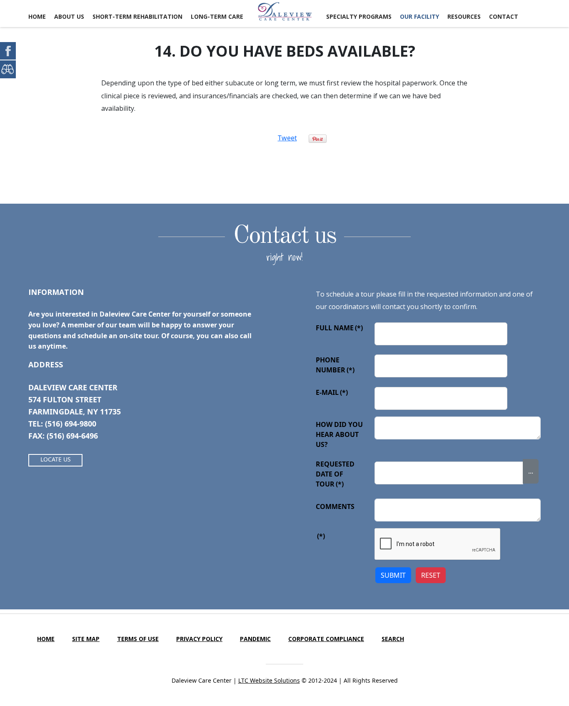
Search (393, 639)
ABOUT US (69, 16)
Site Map (86, 639)
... (530, 471)
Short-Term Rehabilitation (137, 16)
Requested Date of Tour (335, 474)
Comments (335, 506)
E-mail (332, 392)
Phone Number (335, 364)
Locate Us (55, 459)
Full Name (339, 327)
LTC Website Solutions (269, 680)
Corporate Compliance (326, 639)
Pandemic (255, 639)
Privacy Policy (199, 639)
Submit (393, 575)
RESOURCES (464, 16)
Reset (430, 575)
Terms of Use (138, 639)
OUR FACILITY (419, 16)
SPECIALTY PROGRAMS (359, 16)
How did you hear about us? (339, 434)
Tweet (287, 137)
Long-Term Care (217, 16)
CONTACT (503, 16)
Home (37, 16)
